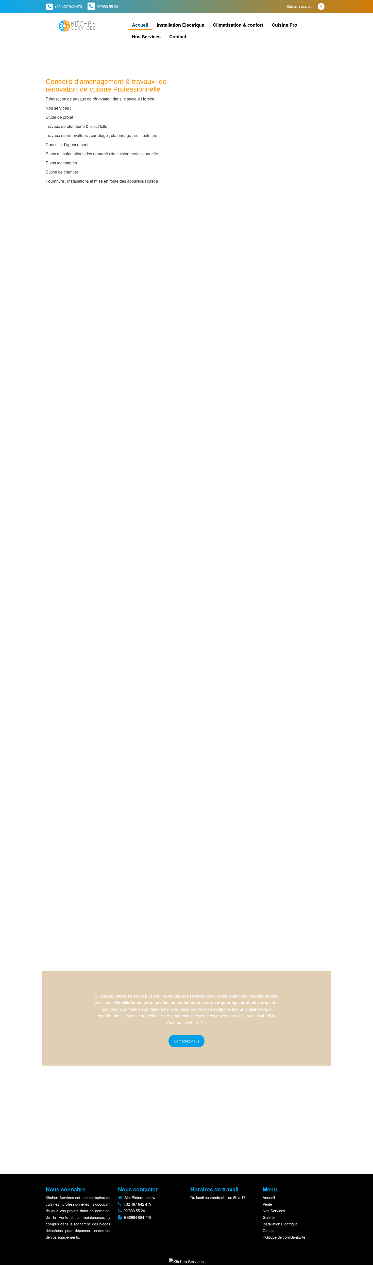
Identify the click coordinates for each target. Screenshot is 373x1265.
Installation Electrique (180, 25)
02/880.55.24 (107, 6)
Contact (177, 36)
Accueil (140, 25)
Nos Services (146, 36)
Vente (267, 1204)
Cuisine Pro (284, 25)
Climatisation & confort (238, 25)
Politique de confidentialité (284, 1237)
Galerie (269, 1217)
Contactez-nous (186, 1041)
